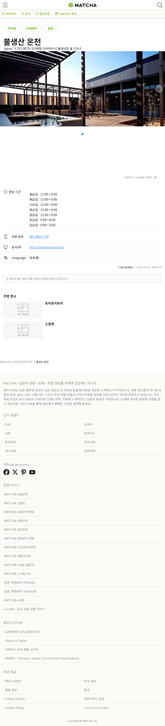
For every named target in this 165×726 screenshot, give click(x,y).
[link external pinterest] (24, 473)
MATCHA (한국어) (16, 529)
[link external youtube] (33, 473)
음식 (28, 14)
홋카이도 (89, 433)
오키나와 (89, 442)
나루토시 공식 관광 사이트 (21, 649)
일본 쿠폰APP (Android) (20, 591)
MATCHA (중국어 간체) (19, 538)
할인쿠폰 (45, 14)
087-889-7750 (39, 236)
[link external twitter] (16, 473)
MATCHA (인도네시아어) (20, 547)
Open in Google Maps (138, 177)
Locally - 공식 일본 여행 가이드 (24, 609)
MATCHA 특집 (68, 14)
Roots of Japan (16, 640)
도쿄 (8, 424)
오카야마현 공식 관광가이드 (22, 632)
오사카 (88, 424)
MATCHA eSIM (14, 600)
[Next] (159, 89)
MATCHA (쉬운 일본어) (19, 565)
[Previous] (6, 89)
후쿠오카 (10, 442)
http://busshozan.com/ (46, 247)
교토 (8, 433)
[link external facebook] (7, 473)
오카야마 (89, 451)
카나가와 (10, 451)
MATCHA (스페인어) (17, 573)
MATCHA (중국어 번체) (19, 512)
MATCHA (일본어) (16, 494)
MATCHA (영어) (14, 503)
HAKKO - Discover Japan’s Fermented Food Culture (42, 658)
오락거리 (11, 14)
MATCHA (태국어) (16, 521)
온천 (50, 28)
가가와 (12, 28)
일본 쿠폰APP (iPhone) (19, 582)
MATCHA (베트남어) (17, 556)
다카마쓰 (31, 28)
